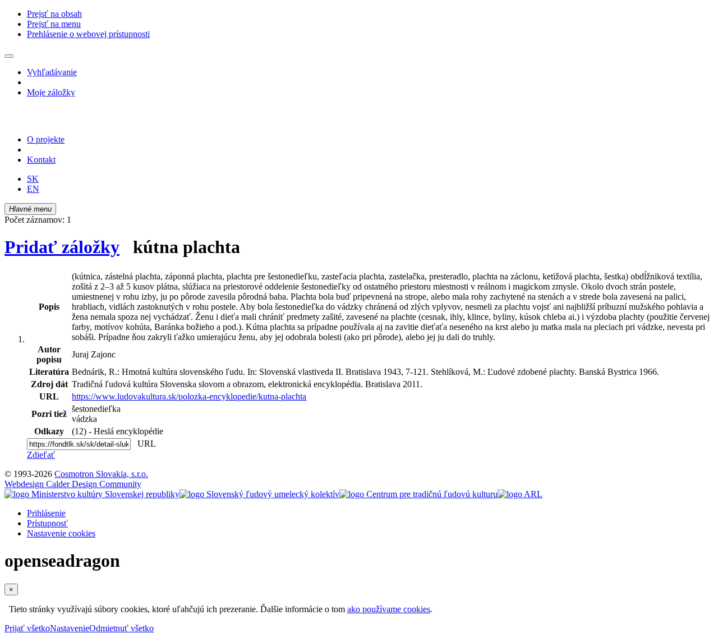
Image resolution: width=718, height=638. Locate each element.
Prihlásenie (46, 513)
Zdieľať (41, 455)
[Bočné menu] (8, 56)
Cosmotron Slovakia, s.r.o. (101, 474)
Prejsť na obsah (54, 14)
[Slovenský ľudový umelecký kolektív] (259, 494)
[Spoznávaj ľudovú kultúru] (74, 120)
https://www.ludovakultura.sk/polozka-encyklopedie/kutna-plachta (189, 396)
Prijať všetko (27, 628)
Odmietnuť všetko (121, 628)
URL (144, 443)
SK (33, 178)
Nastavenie (69, 628)
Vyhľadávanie (52, 72)
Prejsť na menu (54, 24)
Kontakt (41, 159)
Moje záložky (51, 92)
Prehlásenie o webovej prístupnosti (88, 34)
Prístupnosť (47, 523)
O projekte (46, 139)
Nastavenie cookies (61, 533)
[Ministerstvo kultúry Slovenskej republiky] (92, 494)
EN (33, 189)
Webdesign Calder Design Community (72, 484)
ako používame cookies (388, 609)
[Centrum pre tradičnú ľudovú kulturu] (418, 494)
